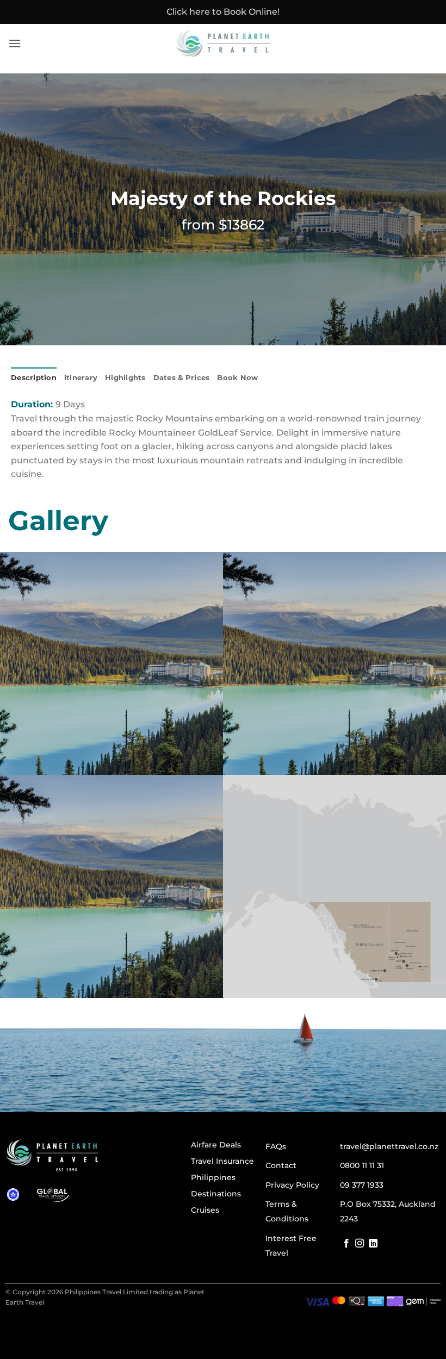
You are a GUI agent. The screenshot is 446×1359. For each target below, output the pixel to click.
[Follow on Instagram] (359, 1244)
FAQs (275, 1146)
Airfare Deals (216, 1144)
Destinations (216, 1193)
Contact (280, 1165)
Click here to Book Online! (223, 12)
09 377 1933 (361, 1185)
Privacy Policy (292, 1185)
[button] (14, 43)
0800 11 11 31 (362, 1165)
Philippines (213, 1177)
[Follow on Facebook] (346, 1244)
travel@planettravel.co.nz (389, 1146)
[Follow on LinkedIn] (373, 1244)
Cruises (205, 1210)
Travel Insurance (222, 1161)
